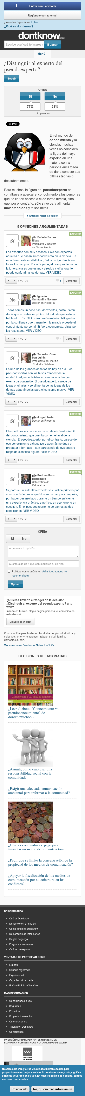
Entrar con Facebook (42, 6)
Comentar (71, 280)
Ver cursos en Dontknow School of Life (29, 645)
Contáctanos (16, 1031)
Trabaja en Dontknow (21, 1026)
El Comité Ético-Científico (23, 985)
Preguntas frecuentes (21, 944)
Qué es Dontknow (19, 918)
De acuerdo (20, 1089)
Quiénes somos (18, 1021)
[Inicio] (42, 35)
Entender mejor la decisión (42, 215)
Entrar (34, 22)
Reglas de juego (18, 939)
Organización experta (21, 980)
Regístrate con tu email (42, 15)
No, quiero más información (52, 1089)
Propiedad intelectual (21, 1016)
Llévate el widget (20, 622)
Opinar (15, 584)
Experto (13, 964)
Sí (30, 96)
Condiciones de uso (20, 1000)
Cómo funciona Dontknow (23, 928)
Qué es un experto (19, 949)
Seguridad (15, 1006)
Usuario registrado (19, 970)
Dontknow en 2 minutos (22, 923)
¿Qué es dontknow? (18, 26)
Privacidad (15, 1011)
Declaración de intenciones (24, 933)
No (55, 96)
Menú (43, 54)
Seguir (11, 78)
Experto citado (17, 975)
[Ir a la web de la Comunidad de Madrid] (27, 1053)
